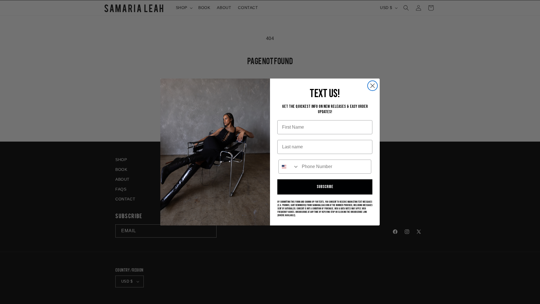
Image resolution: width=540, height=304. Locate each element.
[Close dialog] (372, 86)
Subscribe (325, 186)
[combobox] (289, 166)
